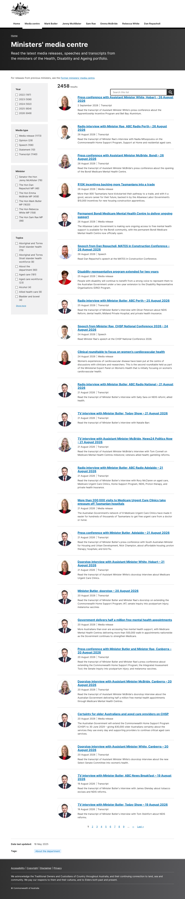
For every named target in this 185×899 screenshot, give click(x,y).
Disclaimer (45, 868)
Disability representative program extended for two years (118, 271)
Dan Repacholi (152, 23)
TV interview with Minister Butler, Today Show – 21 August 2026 (123, 413)
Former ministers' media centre (78, 77)
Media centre (32, 23)
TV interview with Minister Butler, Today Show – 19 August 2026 (123, 804)
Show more (21, 306)
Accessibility (18, 868)
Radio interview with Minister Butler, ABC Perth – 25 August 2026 (124, 300)
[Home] (20, 9)
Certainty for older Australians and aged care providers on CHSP (123, 714)
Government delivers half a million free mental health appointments (125, 620)
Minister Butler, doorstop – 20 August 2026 (108, 591)
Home (16, 23)
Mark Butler (51, 23)
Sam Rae (91, 23)
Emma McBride (109, 23)
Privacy (58, 868)
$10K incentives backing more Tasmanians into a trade (116, 184)
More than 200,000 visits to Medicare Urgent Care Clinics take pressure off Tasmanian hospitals (122, 501)
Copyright (32, 868)
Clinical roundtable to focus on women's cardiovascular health (121, 352)
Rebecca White (130, 23)
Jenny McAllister (71, 23)
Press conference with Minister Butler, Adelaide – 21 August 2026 (124, 532)
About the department (47, 851)
